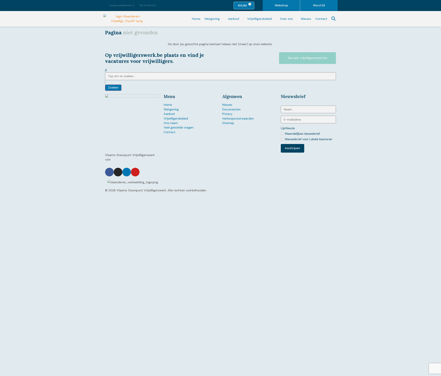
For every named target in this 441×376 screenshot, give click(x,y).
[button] (214, 18)
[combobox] (220, 76)
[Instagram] (205, 5)
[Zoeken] (106, 70)
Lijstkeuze (288, 128)
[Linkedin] (212, 5)
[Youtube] (219, 5)
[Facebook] (197, 5)
